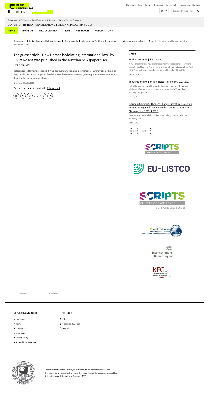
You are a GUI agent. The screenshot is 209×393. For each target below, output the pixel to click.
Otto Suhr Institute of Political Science (64, 20)
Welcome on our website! (134, 41)
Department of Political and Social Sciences (27, 20)
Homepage (131, 5)
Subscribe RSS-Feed (71, 323)
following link (53, 88)
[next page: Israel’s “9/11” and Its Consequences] (43, 96)
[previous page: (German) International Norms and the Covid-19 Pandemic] (30, 96)
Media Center (48, 30)
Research (82, 30)
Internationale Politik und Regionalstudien (100, 41)
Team (140, 5)
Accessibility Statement (191, 5)
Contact (148, 5)
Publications (104, 30)
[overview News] (16, 96)
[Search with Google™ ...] (198, 11)
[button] (163, 11)
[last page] (50, 96)
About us (27, 30)
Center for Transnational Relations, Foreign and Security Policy (50, 24)
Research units (71, 41)
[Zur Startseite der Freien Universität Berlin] (29, 8)
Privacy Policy (172, 5)
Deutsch (66, 328)
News (11, 30)
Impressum (159, 5)
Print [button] (64, 319)
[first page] (23, 96)
